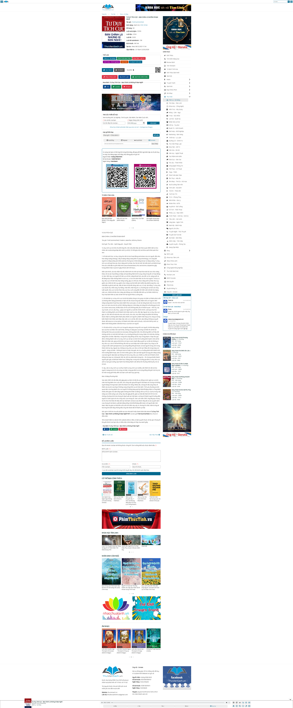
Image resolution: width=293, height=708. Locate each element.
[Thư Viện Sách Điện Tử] (177, 689)
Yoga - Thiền (173, 172)
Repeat (125, 140)
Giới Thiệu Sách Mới (173, 72)
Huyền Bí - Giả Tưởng (176, 206)
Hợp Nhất (124, 546)
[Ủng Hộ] (177, 49)
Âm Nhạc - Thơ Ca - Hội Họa (178, 181)
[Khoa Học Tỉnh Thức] (131, 111)
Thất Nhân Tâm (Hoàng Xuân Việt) (154, 498)
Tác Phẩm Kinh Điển (175, 156)
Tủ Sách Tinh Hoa (135, 62)
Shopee (128, 87)
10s (139, 706)
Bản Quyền (170, 281)
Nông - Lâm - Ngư (175, 112)
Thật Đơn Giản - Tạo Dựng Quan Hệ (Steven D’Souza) (143, 498)
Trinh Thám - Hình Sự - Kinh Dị (178, 216)
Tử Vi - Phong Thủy (175, 197)
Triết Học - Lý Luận (175, 137)
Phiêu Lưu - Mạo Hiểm (176, 213)
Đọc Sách (109, 70)
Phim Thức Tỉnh (172, 264)
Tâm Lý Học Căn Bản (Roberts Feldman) (106, 498)
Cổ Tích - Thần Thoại (175, 209)
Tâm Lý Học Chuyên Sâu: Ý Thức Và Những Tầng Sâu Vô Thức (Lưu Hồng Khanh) (119, 499)
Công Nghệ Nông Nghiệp (175, 268)
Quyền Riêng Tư (172, 288)
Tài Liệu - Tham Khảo (175, 162)
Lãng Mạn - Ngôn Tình (176, 222)
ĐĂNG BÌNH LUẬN (131, 473)
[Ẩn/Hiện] (290, 699)
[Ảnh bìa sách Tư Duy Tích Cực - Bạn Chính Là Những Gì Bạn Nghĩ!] (113, 48)
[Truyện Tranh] (146, 620)
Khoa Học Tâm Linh (173, 257)
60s (116, 706)
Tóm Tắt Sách (171, 66)
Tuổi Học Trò (173, 194)
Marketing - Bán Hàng (176, 134)
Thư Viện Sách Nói (172, 271)
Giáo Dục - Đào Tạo (175, 159)
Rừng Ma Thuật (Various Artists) (109, 649)
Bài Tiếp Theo (154, 435)
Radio (168, 79)
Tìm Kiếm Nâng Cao (173, 59)
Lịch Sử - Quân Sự (175, 119)
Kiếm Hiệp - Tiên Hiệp (176, 241)
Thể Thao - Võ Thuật (175, 169)
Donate (153, 140)
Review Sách (171, 62)
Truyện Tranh (171, 83)
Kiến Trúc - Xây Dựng (176, 109)
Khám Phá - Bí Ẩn (174, 203)
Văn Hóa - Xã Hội (174, 150)
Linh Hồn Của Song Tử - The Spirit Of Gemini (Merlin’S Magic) (153, 650)
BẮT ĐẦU (156, 135)
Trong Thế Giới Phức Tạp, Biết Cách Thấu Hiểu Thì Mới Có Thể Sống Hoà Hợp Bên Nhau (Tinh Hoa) (131, 588)
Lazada (117, 87)
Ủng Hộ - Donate (172, 292)
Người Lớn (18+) (174, 228)
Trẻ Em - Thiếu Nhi (175, 191)
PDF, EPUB (144, 25)
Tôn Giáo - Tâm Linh (175, 103)
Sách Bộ (169, 76)
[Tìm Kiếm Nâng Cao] (240, 706)
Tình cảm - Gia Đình (175, 188)
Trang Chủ (104, 14)
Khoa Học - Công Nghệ (176, 106)
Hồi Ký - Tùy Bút (174, 125)
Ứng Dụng (170, 285)
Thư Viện (113, 14)
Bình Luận (125, 77)
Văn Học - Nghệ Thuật (176, 153)
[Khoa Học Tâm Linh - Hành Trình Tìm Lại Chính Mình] (177, 431)
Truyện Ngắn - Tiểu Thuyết (177, 231)
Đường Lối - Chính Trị (176, 140)
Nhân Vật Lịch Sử (174, 122)
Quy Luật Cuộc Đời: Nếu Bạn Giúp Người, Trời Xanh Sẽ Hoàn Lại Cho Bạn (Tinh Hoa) (111, 587)
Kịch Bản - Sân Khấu (175, 238)
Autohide (139, 140)
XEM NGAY (153, 123)
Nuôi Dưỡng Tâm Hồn (176, 184)
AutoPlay (111, 140)
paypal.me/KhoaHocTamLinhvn (147, 692)
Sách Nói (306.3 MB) (141, 77)
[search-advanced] (240, 706)
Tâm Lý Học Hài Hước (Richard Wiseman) (130, 497)
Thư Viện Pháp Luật (175, 144)
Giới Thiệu (170, 55)
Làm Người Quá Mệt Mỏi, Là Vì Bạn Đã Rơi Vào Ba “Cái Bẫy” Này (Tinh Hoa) (151, 587)
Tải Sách (120, 70)
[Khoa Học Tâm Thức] (163, 10)
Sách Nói (124, 62)
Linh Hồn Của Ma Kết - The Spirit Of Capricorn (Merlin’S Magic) (138, 650)
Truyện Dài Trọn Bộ (175, 235)
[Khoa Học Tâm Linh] (177, 44)
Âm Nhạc (170, 93)
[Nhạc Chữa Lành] (117, 620)
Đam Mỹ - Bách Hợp (175, 225)
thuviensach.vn (112, 692)
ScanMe (129, 70)
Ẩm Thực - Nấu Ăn (175, 178)
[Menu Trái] (1, 2)
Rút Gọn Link (171, 274)
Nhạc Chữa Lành (110, 77)
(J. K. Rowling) (180, 338)
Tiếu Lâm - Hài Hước (175, 219)
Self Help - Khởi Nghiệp (111, 62)
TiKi (108, 87)
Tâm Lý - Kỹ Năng (124, 14)
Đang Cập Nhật (174, 247)
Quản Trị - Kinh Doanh (176, 128)
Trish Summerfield (138, 22)
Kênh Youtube (171, 278)
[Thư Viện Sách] (6, 2)
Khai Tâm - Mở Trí (138, 58)
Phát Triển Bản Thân (124, 58)
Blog (168, 250)
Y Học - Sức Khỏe (174, 115)
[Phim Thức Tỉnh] (131, 529)
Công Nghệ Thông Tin (176, 166)
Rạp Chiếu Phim (172, 90)
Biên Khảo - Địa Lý (175, 200)
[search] (289, 2)
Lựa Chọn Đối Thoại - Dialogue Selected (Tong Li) (124, 650)
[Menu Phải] (291, 2)
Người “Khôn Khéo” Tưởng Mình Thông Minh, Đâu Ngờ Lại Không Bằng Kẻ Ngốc (151, 548)
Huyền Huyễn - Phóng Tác (177, 244)
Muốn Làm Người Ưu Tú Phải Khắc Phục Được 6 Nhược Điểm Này (111, 548)
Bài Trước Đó (108, 435)
